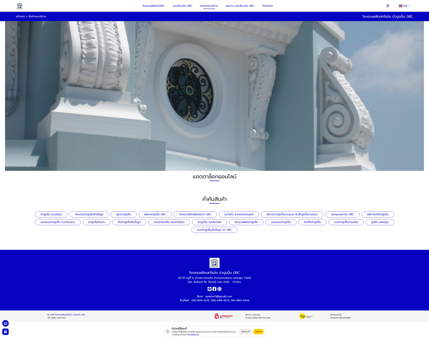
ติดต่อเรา (267, 6)
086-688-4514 (220, 300)
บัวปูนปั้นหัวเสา (96, 222)
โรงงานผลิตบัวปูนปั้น (246, 222)
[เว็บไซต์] (219, 290)
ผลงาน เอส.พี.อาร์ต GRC (240, 6)
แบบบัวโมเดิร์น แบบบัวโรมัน (169, 222)
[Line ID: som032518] (209, 290)
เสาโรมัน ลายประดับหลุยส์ (238, 214)
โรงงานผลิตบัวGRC (154, 6)
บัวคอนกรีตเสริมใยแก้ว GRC (195, 214)
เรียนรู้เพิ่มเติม (193, 334)
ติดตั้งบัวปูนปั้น (312, 222)
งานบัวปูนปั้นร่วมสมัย (346, 222)
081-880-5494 (240, 300)
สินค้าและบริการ (209, 6)
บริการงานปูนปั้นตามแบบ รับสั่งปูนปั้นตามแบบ (292, 214)
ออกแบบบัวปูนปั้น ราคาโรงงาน (58, 222)
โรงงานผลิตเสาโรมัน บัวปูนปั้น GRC (70, 314)
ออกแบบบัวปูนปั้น (281, 222)
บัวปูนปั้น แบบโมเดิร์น (210, 222)
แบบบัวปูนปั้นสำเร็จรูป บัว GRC (214, 230)
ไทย (405, 6)
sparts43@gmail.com (218, 296)
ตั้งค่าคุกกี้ (245, 331)
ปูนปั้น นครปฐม (380, 222)
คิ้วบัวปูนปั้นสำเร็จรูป (129, 222)
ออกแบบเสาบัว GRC (342, 214)
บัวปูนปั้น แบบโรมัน (51, 214)
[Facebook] (214, 290)
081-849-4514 (200, 300)
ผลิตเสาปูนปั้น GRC (155, 214)
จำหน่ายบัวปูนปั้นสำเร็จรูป (89, 214)
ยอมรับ (258, 331)
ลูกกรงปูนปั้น (123, 214)
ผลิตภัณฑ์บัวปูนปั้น (377, 214)
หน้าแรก (20, 16)
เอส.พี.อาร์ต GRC (182, 6)
